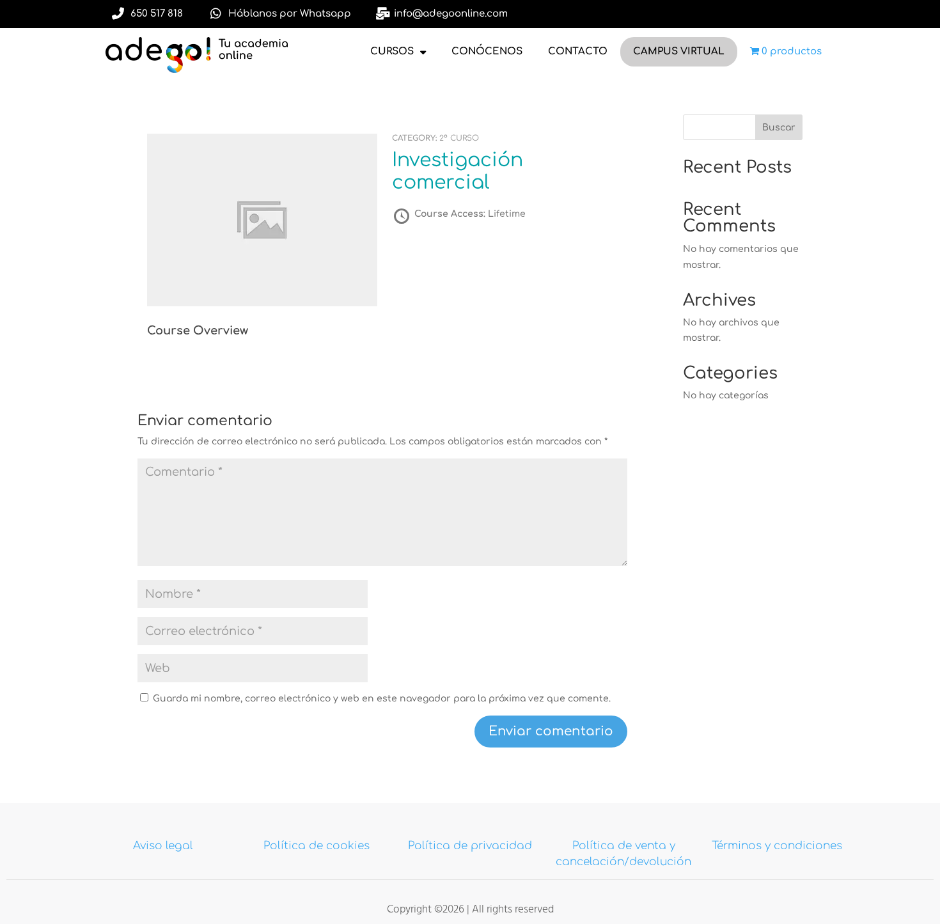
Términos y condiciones (777, 846)
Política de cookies (316, 846)
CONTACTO (577, 51)
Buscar (778, 127)
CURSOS (392, 51)
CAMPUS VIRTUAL (679, 51)
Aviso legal (163, 846)
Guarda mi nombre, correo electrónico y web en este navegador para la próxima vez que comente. (382, 698)
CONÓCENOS (486, 51)
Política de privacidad (470, 846)
